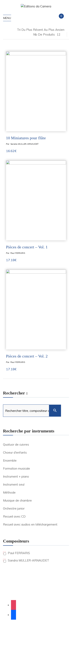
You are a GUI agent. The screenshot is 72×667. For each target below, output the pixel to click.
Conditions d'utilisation (44, 655)
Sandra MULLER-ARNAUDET (24, 144)
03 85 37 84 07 (36, 594)
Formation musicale (16, 468)
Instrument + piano (16, 476)
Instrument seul (13, 484)
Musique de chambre (17, 500)
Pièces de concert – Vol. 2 (27, 356)
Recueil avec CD (14, 516)
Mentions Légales (16, 637)
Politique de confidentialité (47, 637)
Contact (58, 642)
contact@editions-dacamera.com (36, 585)
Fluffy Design (38, 632)
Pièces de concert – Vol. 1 (27, 247)
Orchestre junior (14, 508)
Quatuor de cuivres (16, 444)
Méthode (9, 492)
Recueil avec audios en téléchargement (30, 524)
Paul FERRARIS (17, 253)
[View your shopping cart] (57, 18)
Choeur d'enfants (15, 452)
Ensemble (10, 460)
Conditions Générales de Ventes (30, 642)
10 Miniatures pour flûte (26, 138)
